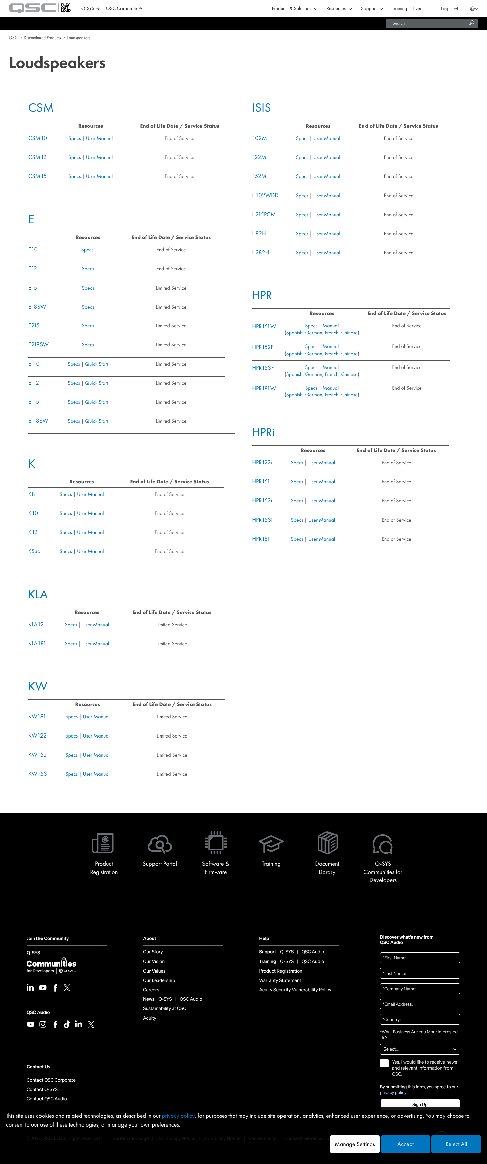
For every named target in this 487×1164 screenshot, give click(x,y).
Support (369, 9)
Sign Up (419, 1104)
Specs (75, 138)
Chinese (349, 332)
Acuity (149, 1018)
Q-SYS (33, 953)
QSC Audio (38, 1012)
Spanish (294, 332)
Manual (331, 325)
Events (419, 9)
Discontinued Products (42, 38)
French (331, 332)
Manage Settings (355, 1144)
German (313, 332)
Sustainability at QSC (164, 1009)
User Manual (99, 138)
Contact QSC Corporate (51, 1080)
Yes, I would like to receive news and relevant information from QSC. (424, 1068)
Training (399, 9)
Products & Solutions (291, 9)
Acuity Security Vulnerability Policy (295, 990)
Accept (405, 1144)
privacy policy (393, 1092)
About (149, 939)
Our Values (154, 971)
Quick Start (96, 363)
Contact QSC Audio (47, 1099)
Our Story (153, 952)
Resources (336, 9)
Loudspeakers (78, 38)
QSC (13, 38)
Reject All (456, 1144)
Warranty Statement (280, 981)
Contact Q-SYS (42, 1090)
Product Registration (280, 971)
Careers (151, 990)
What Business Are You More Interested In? (419, 1034)
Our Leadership (159, 981)
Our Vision (154, 962)
